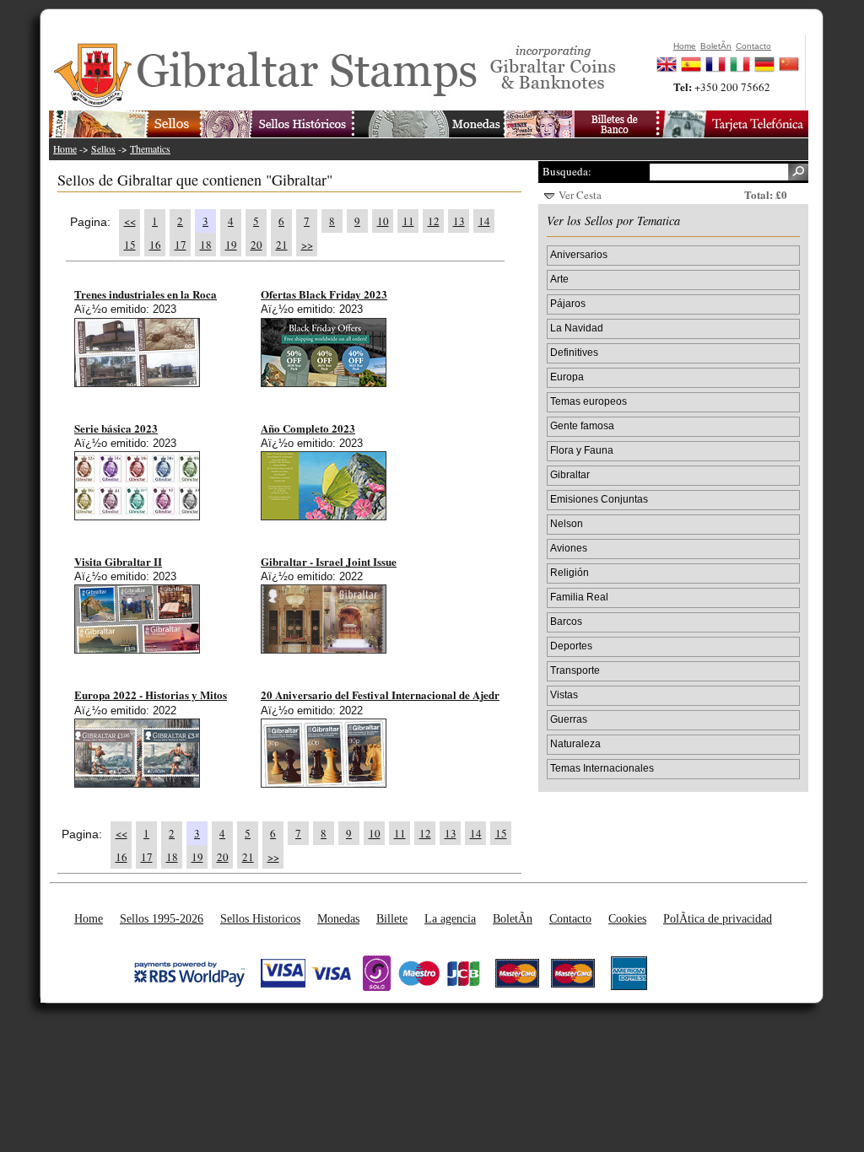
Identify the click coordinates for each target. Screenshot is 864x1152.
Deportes (571, 645)
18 (206, 244)
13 (459, 221)
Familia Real (579, 596)
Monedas (338, 918)
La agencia (450, 918)
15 (130, 244)
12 (434, 221)
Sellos (103, 149)
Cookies (627, 918)
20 (256, 244)
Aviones (568, 547)
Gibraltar (570, 474)
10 (383, 221)
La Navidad (576, 327)
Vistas (564, 694)
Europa (567, 376)
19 (231, 244)
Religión (569, 572)
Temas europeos (588, 401)
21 (282, 244)
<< (130, 221)
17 (180, 244)
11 (408, 221)
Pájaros (568, 303)
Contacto (570, 918)
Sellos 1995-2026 (161, 918)
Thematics (150, 149)
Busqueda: (567, 171)
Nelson (566, 523)
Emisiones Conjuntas (599, 498)
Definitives (574, 352)
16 (155, 244)
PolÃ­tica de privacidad (717, 918)
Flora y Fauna (581, 449)
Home (65, 149)
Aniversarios (579, 254)
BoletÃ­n (512, 918)
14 (484, 221)
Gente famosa (582, 425)
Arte (559, 278)
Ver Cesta (580, 194)
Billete (392, 918)
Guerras (568, 718)
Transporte (575, 670)
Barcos (566, 621)
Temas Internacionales (602, 767)
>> (307, 244)
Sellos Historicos (260, 918)
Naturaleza (575, 743)
